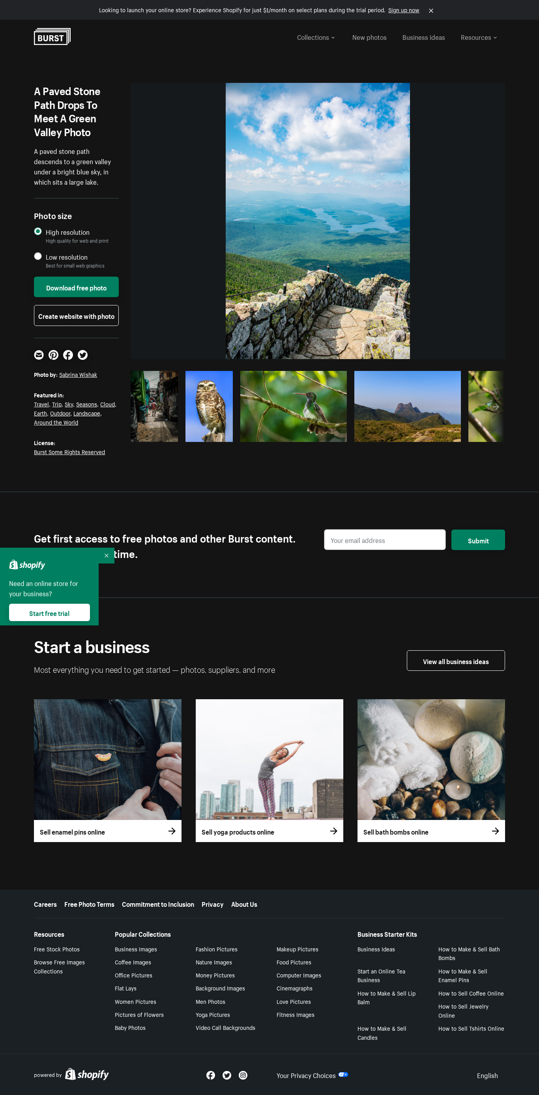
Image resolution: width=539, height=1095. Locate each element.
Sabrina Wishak (78, 374)
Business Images (136, 948)
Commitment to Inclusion (158, 903)
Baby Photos (130, 1027)
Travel (41, 403)
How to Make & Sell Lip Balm (386, 997)
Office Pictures (133, 974)
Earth (40, 412)
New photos (369, 36)
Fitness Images (295, 1014)
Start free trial (49, 612)
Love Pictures (294, 1001)
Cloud (107, 403)
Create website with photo (76, 315)
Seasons (86, 403)
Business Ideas (376, 948)
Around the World (56, 421)
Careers (45, 903)
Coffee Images (133, 961)
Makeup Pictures (297, 948)
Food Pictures (294, 961)
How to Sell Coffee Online (471, 992)
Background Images (220, 987)
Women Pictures (135, 1001)
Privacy (213, 903)
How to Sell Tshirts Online (471, 1028)
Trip (57, 403)
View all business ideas (456, 660)
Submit (478, 540)
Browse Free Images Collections (59, 966)
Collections (313, 36)
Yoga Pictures (213, 1014)
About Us (244, 903)
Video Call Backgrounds (225, 1027)
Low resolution (67, 256)
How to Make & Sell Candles (381, 1032)
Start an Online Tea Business (381, 975)
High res (292, 434)
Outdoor (60, 412)
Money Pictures (215, 974)
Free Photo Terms (89, 903)
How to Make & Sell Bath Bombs (469, 953)
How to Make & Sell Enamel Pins (462, 975)
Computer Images (299, 974)
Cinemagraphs (295, 987)
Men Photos (210, 1001)
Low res (157, 434)
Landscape (86, 412)
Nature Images (214, 961)
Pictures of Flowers (139, 1014)
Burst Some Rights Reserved (69, 451)
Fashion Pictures (217, 948)
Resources (476, 36)
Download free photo (76, 287)
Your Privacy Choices (306, 1074)
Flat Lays (126, 987)
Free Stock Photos (57, 948)
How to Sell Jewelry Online (463, 1010)
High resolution (68, 231)
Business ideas (423, 36)
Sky (69, 403)
